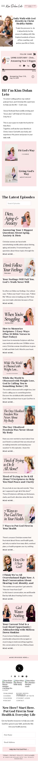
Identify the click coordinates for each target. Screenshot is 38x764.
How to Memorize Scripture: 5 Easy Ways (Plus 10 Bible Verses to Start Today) (16, 332)
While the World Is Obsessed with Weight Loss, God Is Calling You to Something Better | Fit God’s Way (19, 383)
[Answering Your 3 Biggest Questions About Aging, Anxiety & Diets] (19, 218)
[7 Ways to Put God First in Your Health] (19, 513)
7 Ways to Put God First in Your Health (18, 527)
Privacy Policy (16, 755)
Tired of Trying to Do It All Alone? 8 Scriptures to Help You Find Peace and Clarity (18, 479)
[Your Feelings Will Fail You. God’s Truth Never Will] (19, 267)
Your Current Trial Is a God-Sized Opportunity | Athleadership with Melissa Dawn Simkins (18, 628)
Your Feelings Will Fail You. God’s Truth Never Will (19, 281)
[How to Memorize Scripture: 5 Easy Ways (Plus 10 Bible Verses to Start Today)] (19, 316)
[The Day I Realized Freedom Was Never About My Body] (19, 415)
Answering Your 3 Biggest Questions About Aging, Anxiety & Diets (18, 232)
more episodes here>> (19, 657)
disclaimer (29, 755)
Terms (5, 755)
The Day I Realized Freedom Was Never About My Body (18, 430)
